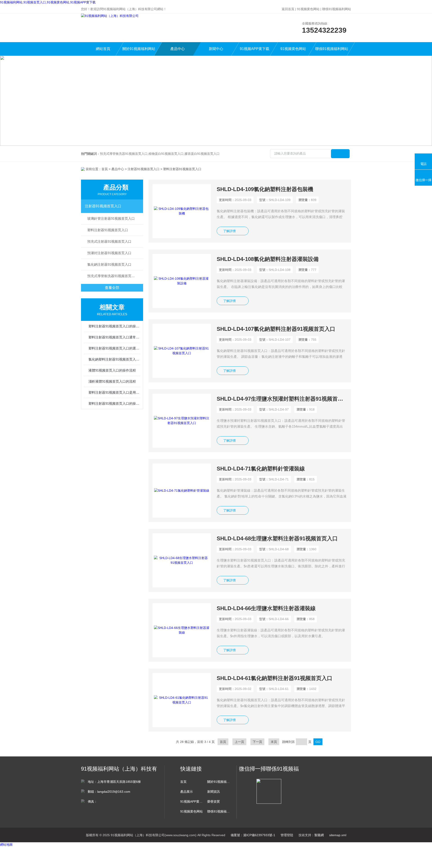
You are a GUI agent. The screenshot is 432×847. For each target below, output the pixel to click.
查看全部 (112, 288)
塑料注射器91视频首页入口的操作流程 (114, 403)
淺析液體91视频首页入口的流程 (112, 381)
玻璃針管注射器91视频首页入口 (111, 218)
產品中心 (177, 49)
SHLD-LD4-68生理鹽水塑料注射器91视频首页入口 (277, 538)
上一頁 (239, 742)
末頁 (274, 742)
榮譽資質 (213, 801)
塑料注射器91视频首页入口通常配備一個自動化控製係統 (114, 337)
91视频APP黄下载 (254, 49)
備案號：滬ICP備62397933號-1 (253, 835)
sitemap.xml (337, 835)
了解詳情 (229, 231)
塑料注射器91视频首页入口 (107, 230)
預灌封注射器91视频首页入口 (109, 253)
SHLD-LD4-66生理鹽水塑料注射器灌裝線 (266, 608)
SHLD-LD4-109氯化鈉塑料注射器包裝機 (265, 189)
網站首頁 (103, 49)
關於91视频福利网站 (138, 49)
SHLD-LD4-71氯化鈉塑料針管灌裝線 (261, 469)
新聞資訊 (213, 791)
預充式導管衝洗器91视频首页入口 (112, 276)
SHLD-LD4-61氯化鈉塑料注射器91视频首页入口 (274, 678)
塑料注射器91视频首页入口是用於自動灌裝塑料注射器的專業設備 (114, 392)
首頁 (104, 169)
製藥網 (319, 835)
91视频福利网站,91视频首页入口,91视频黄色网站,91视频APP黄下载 (48, 2)
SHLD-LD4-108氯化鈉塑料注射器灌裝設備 (268, 259)
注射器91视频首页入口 (144, 169)
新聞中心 (216, 49)
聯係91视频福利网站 (336, 9)
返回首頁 (288, 9)
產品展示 (186, 791)
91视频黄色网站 (308, 9)
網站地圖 (6, 844)
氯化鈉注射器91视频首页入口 (109, 264)
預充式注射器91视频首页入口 (109, 241)
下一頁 (257, 742)
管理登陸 (287, 835)
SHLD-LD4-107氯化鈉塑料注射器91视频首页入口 (276, 329)
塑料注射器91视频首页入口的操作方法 (114, 326)
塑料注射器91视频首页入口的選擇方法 (114, 348)
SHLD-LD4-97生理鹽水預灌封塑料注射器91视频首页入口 (282, 399)
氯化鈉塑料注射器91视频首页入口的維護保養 (114, 359)
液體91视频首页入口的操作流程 (112, 370)
